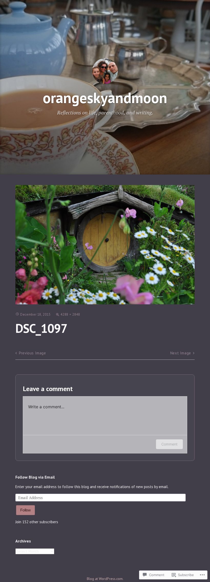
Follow (25, 510)
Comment (169, 444)
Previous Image (32, 353)
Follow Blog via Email (35, 477)
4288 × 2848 (70, 314)
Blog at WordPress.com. (105, 578)
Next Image (180, 353)
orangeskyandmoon (105, 97)
